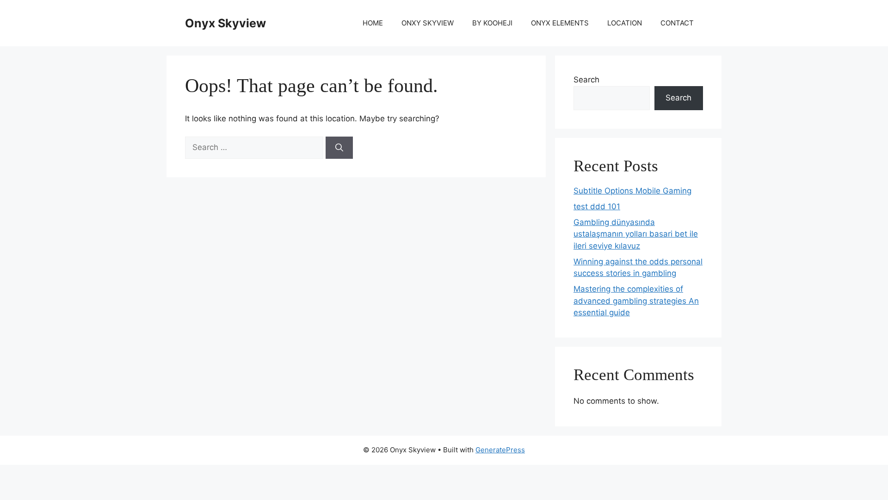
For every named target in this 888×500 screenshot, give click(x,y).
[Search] (339, 148)
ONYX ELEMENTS (560, 23)
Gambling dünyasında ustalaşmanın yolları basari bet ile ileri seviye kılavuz (636, 234)
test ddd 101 (597, 206)
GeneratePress (500, 449)
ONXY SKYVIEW (427, 23)
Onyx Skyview (225, 23)
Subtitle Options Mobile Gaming (632, 190)
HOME (373, 23)
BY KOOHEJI (492, 23)
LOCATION (624, 23)
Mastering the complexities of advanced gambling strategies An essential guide (636, 300)
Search (586, 79)
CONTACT (677, 23)
